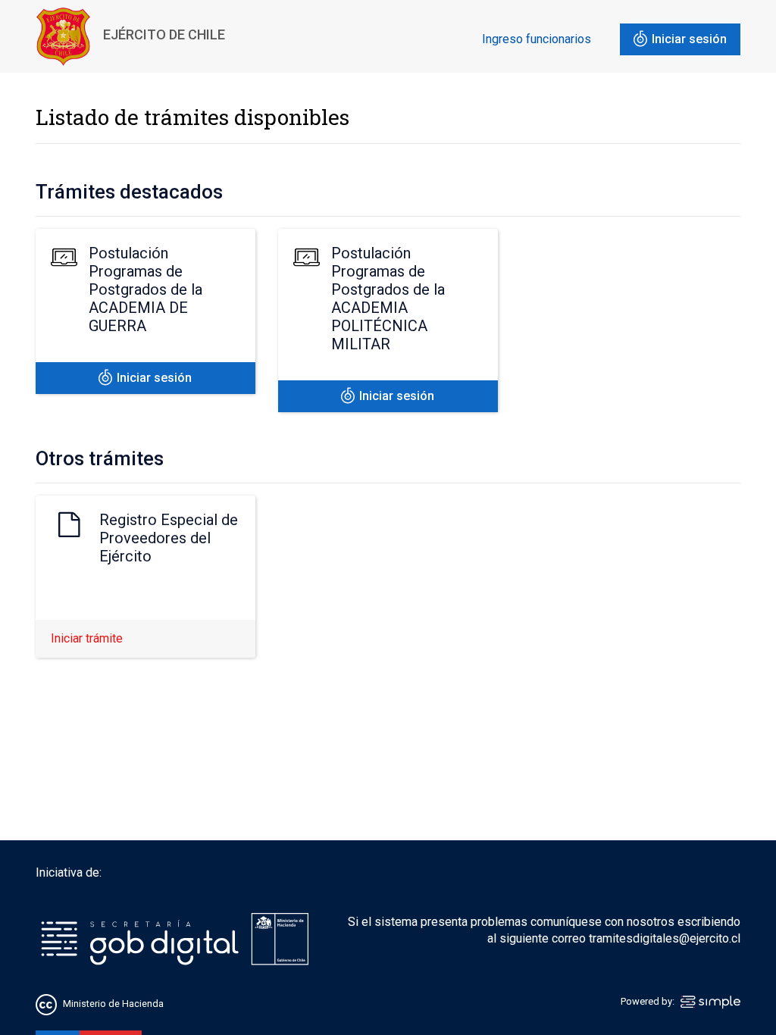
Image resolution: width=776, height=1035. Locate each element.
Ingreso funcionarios (536, 39)
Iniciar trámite (87, 638)
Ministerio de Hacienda (113, 1003)
